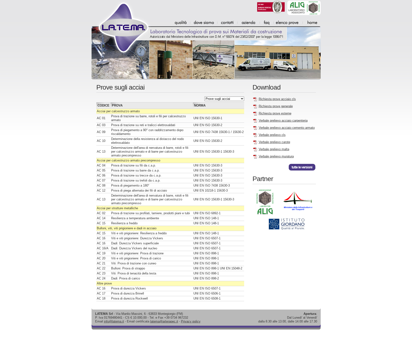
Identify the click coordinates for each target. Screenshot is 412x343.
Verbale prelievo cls (272, 135)
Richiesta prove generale (276, 106)
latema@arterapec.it (164, 321)
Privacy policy (191, 321)
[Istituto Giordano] (282, 229)
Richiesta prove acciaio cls (277, 99)
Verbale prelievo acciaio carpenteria (283, 120)
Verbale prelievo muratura (276, 156)
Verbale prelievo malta (274, 149)
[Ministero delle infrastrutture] (296, 215)
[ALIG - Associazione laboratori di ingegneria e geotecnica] (265, 215)
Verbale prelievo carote (274, 142)
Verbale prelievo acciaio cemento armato (287, 127)
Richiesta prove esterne (275, 113)
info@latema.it (114, 321)
